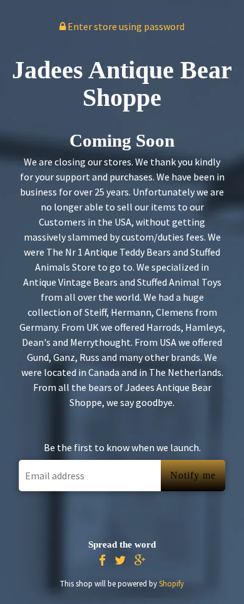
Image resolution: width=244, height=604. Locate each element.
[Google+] (140, 560)
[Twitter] (120, 560)
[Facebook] (102, 560)
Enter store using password (125, 26)
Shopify (171, 583)
